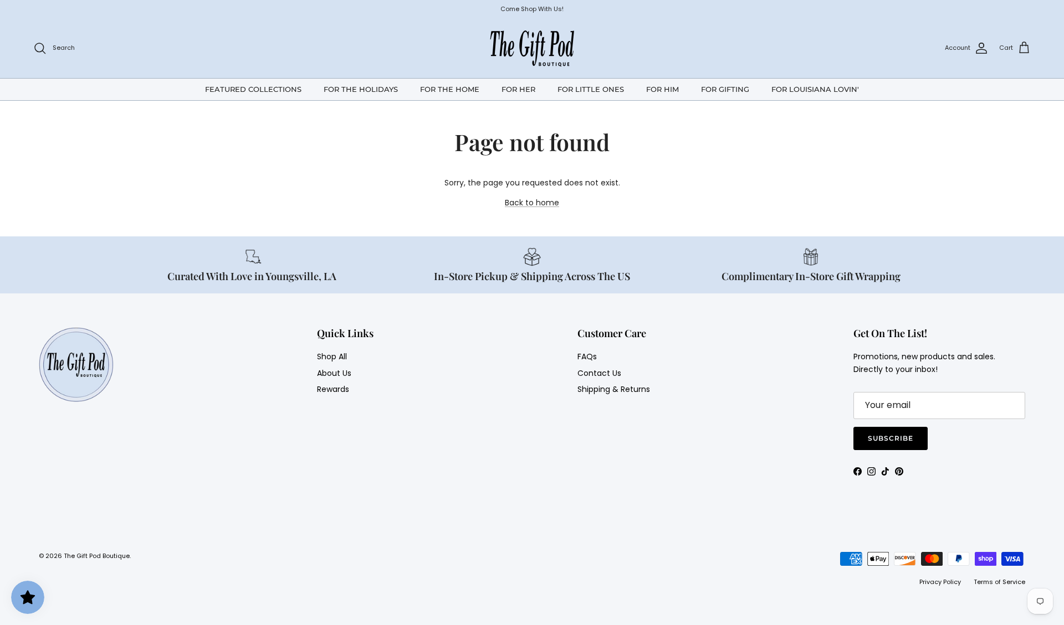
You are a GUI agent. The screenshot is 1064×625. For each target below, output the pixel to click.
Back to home (532, 202)
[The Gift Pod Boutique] (532, 48)
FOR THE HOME (449, 88)
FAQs (587, 356)
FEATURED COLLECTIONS (253, 88)
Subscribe (890, 438)
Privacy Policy (940, 581)
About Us (334, 373)
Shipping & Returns (613, 389)
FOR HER (518, 88)
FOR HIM (662, 88)
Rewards (333, 389)
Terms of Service (999, 581)
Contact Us (599, 373)
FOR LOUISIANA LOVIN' (815, 88)
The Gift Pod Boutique (97, 555)
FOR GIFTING (725, 88)
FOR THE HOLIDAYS (361, 88)
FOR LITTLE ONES (590, 88)
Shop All (332, 356)
